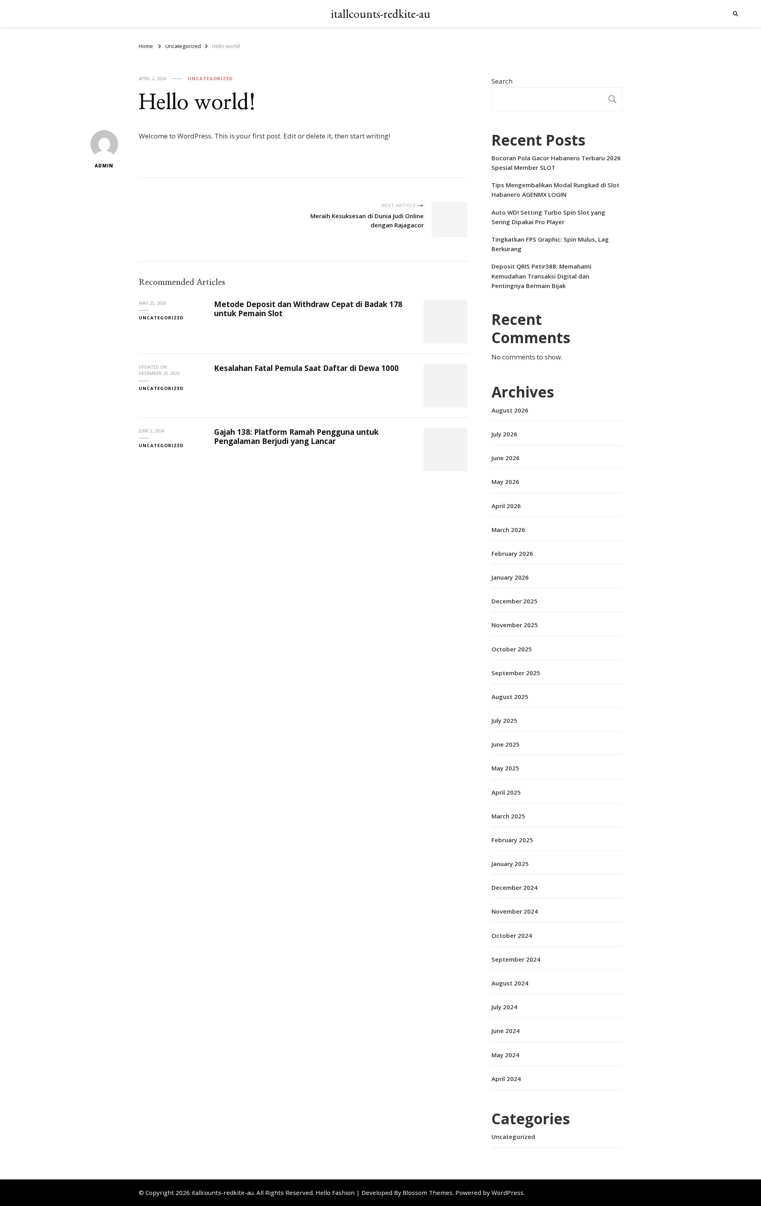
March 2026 (508, 530)
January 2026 (510, 577)
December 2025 (514, 601)
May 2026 (505, 482)
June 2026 (505, 458)
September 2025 (515, 673)
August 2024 (509, 983)
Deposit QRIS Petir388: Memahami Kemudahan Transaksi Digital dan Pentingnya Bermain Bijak (541, 275)
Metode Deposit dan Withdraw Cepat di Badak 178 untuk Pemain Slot (308, 309)
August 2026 (509, 410)
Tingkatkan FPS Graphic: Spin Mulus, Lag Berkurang (550, 244)
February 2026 (512, 553)
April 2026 (506, 506)
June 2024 (505, 1031)
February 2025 (512, 840)
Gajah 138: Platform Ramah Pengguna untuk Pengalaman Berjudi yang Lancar (296, 436)
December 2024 (514, 887)
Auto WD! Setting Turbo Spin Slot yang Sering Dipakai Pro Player (548, 217)
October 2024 (511, 935)
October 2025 (511, 649)
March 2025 (508, 816)
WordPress (507, 1192)
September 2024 (515, 959)
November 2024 (514, 911)
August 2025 (509, 697)
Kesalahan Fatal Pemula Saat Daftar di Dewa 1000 (306, 368)
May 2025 (505, 768)
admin (104, 166)
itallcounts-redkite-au (380, 13)
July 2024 (504, 1007)
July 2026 (504, 434)
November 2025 (514, 625)
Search (501, 81)
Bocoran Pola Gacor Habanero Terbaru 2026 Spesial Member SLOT (556, 162)
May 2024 (505, 1055)
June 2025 (505, 744)
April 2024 (506, 1079)
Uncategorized (210, 78)
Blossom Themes (428, 1192)
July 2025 (504, 720)
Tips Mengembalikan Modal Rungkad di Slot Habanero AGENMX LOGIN (555, 189)
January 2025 (510, 864)
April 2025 (506, 792)
